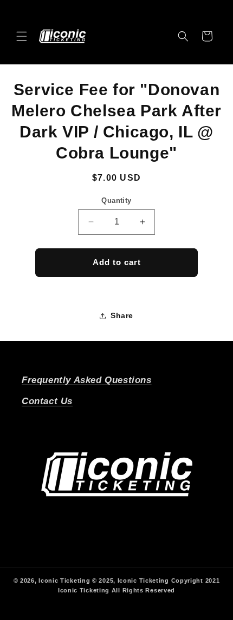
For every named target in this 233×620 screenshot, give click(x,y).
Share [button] (122, 315)
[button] (22, 36)
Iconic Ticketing (64, 580)
